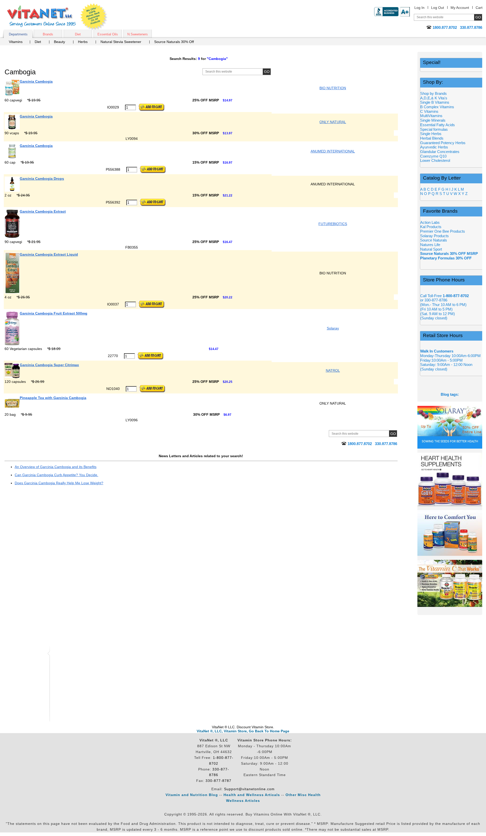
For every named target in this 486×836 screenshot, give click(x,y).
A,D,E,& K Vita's (433, 98)
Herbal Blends (431, 138)
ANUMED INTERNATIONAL (333, 151)
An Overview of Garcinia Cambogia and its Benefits (55, 467)
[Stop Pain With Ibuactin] (449, 533)
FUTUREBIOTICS (332, 224)
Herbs (83, 42)
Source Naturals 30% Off (174, 42)
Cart (479, 8)
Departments (18, 34)
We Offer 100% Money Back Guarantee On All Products (94, 17)
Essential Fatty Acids (437, 125)
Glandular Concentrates (439, 151)
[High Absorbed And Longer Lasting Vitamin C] (449, 583)
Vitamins (16, 42)
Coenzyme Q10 (433, 156)
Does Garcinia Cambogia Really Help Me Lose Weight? (59, 483)
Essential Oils (107, 34)
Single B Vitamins (434, 102)
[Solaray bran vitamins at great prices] (449, 425)
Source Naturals (433, 240)
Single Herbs (430, 133)
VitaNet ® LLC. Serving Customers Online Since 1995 (41, 16)
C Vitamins (429, 111)
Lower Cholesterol (435, 160)
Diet (78, 34)
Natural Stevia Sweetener (120, 42)
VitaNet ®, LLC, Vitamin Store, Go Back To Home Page (243, 731)
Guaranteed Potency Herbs (442, 143)
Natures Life (430, 245)
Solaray (333, 328)
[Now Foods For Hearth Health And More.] (449, 479)
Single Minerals (433, 120)
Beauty (59, 42)
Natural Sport (431, 249)
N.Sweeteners (137, 34)
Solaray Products (434, 236)
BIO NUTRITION (332, 88)
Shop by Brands (435, 93)
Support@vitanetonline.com (249, 789)
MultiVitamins (431, 116)
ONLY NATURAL (332, 122)
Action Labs (430, 222)
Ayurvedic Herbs (434, 147)
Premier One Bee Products (442, 231)
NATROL (333, 370)
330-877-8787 (218, 781)
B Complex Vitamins (437, 107)
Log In (419, 8)
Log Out (437, 8)
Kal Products (430, 227)
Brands (48, 34)
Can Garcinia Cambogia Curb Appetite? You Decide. (56, 475)
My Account (460, 8)
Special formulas (434, 129)
